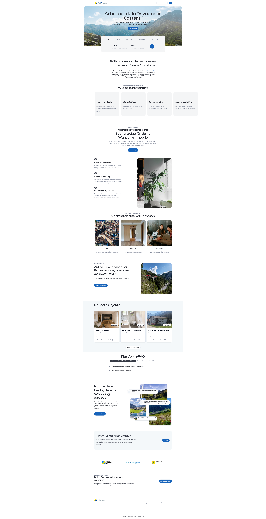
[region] (133, 106)
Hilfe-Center (164, 503)
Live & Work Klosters (150, 499)
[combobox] (119, 45)
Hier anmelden (133, 28)
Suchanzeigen (133, 150)
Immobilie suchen (162, 3)
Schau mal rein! (100, 414)
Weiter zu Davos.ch (101, 285)
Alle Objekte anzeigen (133, 347)
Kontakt (166, 440)
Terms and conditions (166, 499)
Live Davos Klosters (150, 71)
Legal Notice (148, 503)
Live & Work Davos (134, 499)
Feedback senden (165, 481)
